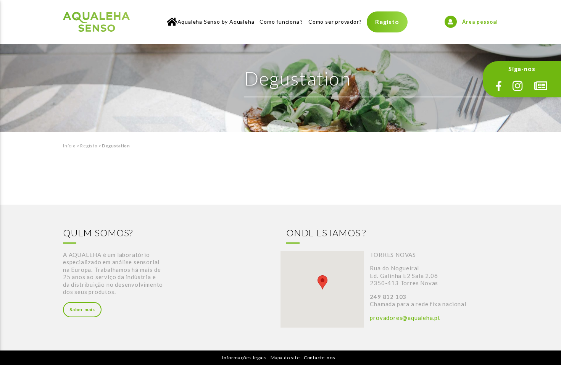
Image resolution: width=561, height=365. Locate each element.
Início (69, 145)
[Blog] (541, 86)
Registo (387, 21)
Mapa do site (285, 357)
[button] (322, 282)
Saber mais (82, 309)
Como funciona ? (281, 21)
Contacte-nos (319, 357)
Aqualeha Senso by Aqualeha (216, 21)
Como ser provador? (334, 21)
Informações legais (244, 357)
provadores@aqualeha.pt (405, 317)
